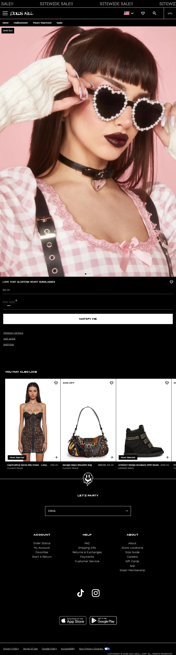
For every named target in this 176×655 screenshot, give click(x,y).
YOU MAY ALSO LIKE (21, 371)
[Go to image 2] (88, 274)
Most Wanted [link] (42, 22)
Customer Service (87, 561)
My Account (42, 548)
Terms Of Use (30, 649)
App (132, 566)
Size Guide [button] (9, 339)
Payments (87, 557)
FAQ (87, 543)
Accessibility (68, 649)
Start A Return (42, 557)
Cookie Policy (49, 649)
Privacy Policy (11, 649)
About (132, 543)
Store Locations (132, 548)
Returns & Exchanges (87, 552)
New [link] (6, 22)
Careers (132, 557)
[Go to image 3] (90, 274)
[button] (55, 4)
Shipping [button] (8, 345)
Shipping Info (87, 548)
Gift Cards (132, 561)
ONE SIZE (9, 302)
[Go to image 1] (85, 274)
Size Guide (132, 552)
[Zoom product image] (88, 151)
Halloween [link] (21, 22)
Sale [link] (59, 22)
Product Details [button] (13, 333)
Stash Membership (132, 570)
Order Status (41, 543)
